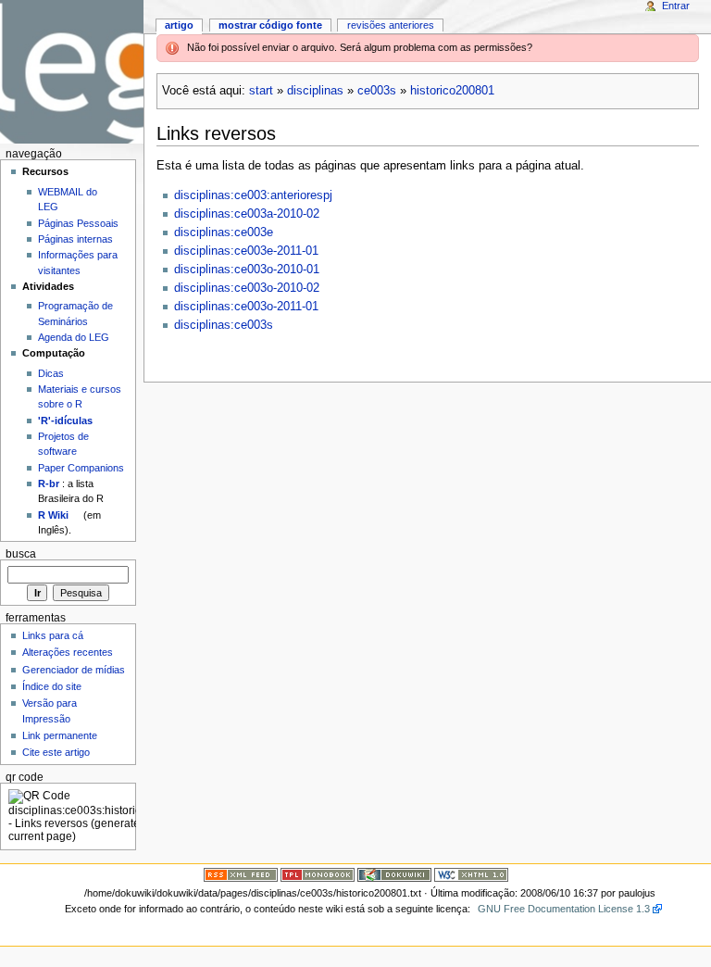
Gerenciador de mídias (73, 669)
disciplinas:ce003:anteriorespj (253, 195)
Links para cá (52, 635)
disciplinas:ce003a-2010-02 (246, 213)
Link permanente (59, 735)
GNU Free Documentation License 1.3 (564, 908)
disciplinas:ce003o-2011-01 (246, 306)
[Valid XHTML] (471, 874)
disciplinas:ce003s (223, 325)
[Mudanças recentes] (241, 874)
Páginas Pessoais (78, 223)
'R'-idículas (65, 420)
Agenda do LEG (73, 337)
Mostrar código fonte (270, 25)
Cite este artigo (56, 752)
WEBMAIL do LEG (67, 199)
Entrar (676, 5)
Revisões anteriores (390, 25)
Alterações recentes (67, 652)
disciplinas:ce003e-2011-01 (246, 251)
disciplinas (315, 90)
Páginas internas (75, 239)
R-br (48, 483)
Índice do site (51, 686)
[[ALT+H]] (71, 72)
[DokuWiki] (394, 874)
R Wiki (53, 515)
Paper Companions (81, 467)
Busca (21, 553)
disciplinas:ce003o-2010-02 (246, 288)
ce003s (376, 90)
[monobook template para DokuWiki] (318, 874)
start (261, 90)
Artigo (179, 25)
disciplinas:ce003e (223, 232)
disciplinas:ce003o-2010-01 (246, 269)
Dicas (51, 373)
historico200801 (452, 90)
